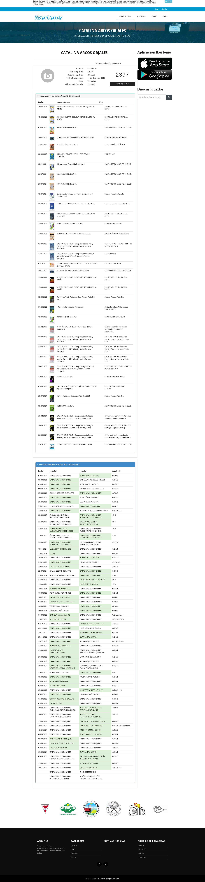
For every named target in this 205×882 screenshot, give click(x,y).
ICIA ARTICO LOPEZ (87, 714)
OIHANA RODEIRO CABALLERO (92, 488)
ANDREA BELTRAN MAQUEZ (61, 739)
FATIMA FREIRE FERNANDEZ (91, 779)
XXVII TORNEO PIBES (65, 376)
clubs (154, 16)
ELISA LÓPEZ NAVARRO (89, 497)
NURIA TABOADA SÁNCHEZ (61, 538)
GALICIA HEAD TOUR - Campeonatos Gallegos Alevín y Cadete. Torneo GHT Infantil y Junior (75, 417)
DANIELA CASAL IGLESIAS (60, 615)
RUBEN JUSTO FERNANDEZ (90, 517)
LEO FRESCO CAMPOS (88, 767)
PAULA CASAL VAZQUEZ (59, 606)
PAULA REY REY (56, 703)
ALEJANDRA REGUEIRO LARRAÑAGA (94, 510)
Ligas (73, 849)
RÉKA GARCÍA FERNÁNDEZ (60, 593)
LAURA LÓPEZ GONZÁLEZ (60, 597)
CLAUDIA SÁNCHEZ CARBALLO (62, 506)
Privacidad (141, 849)
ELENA (52, 553)
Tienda (164, 16)
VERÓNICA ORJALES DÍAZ (90, 776)
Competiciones (125, 16)
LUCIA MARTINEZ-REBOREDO (61, 531)
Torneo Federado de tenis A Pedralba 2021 (73, 396)
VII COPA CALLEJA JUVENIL (67, 127)
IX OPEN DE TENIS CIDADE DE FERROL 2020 (74, 444)
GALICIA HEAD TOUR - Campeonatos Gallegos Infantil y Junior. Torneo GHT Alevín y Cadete (75, 436)
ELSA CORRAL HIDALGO (59, 515)
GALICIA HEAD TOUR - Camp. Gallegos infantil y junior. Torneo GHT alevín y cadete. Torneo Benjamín (75, 256)
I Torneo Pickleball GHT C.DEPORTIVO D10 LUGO (76, 204)
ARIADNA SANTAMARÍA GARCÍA (92, 756)
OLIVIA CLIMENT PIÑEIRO (60, 566)
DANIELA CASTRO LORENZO (91, 725)
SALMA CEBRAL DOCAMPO (60, 571)
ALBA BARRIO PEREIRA (59, 681)
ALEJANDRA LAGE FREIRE (60, 779)
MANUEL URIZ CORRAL (89, 524)
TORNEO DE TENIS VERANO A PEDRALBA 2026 (75, 137)
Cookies (141, 853)
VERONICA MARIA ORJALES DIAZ (62, 575)
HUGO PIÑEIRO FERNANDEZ (91, 666)
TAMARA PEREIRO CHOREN (90, 542)
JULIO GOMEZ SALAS (88, 772)
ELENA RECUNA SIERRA (89, 502)
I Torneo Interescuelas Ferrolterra (70, 307)
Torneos (74, 845)
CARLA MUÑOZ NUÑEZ (89, 710)
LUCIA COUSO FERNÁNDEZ (60, 549)
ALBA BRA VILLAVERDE (89, 484)
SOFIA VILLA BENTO (58, 619)
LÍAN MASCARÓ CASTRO (59, 610)
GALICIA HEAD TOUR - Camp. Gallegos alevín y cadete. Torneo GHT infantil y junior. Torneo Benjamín (75, 246)
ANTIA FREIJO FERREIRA (89, 641)
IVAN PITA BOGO (56, 650)
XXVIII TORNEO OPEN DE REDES (69, 223)
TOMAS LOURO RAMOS (59, 528)
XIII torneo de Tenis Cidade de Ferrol (71, 164)
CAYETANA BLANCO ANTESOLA (92, 721)
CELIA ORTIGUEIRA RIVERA (90, 717)
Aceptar (168, 1)
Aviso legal (142, 857)
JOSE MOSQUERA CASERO (60, 517)
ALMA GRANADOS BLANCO (91, 734)
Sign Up (164, 9)
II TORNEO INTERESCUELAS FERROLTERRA (74, 233)
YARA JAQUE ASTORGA (89, 584)
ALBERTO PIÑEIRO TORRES (90, 708)
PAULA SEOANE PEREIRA (89, 677)
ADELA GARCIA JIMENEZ (89, 475)
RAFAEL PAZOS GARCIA (89, 544)
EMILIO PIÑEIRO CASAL (89, 668)
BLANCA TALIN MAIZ (88, 637)
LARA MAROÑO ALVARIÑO (90, 628)
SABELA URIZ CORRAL (88, 522)
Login (157, 9)
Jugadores (141, 16)
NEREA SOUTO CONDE (89, 562)
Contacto (141, 845)
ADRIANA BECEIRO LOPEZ (60, 588)
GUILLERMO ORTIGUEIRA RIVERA (63, 710)
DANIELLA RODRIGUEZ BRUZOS (92, 480)
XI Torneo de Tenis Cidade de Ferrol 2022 (73, 270)
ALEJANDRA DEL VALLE (89, 759)
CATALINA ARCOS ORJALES (60, 475)
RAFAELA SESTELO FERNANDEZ (92, 580)
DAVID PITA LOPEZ (57, 652)
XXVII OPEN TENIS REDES (67, 317)
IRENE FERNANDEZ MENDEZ (91, 632)
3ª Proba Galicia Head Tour (67, 144)
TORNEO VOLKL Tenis (65, 406)
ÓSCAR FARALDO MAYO (59, 535)
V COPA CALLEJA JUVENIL (67, 174)
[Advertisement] (152, 117)
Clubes (73, 857)
